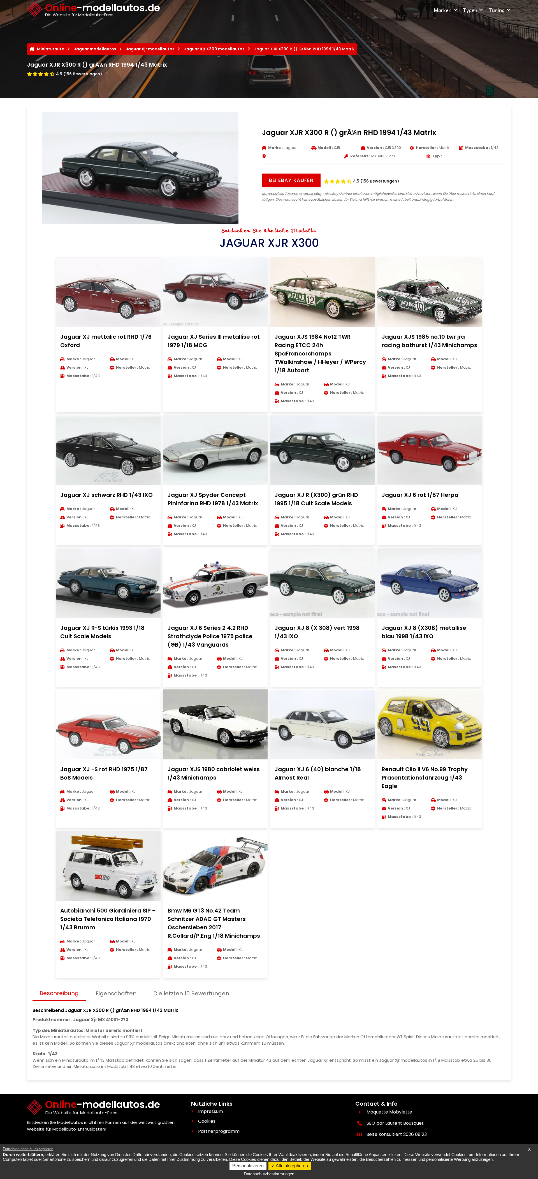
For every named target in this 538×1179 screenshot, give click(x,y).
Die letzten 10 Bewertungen (191, 993)
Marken (442, 10)
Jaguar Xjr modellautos (150, 49)
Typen (470, 10)
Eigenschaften (116, 993)
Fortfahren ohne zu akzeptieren (28, 1149)
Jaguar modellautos (95, 49)
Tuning (497, 10)
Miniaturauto (50, 49)
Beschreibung (59, 993)
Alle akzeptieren (291, 1165)
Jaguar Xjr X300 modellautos (214, 49)
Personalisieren (248, 1165)
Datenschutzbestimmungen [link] (269, 1173)
